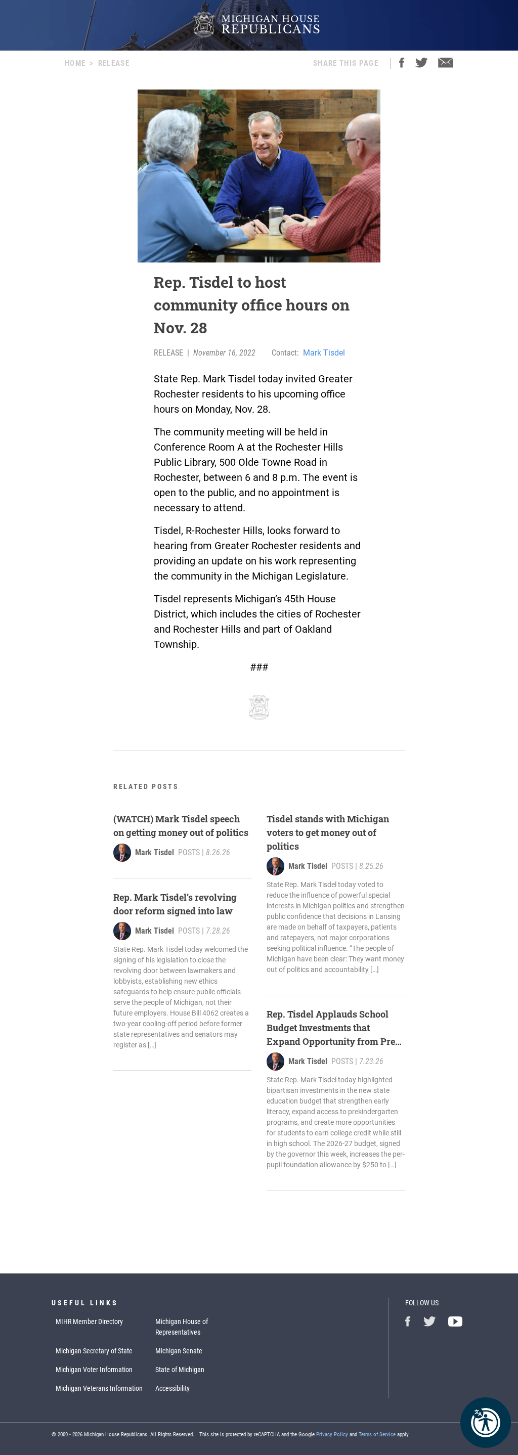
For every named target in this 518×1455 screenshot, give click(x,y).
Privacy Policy (332, 1434)
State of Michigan (179, 1369)
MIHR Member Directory (89, 1321)
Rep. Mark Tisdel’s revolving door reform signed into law (175, 904)
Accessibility (172, 1388)
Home (75, 63)
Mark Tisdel (324, 353)
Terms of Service (377, 1434)
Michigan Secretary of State (94, 1351)
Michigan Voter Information (94, 1369)
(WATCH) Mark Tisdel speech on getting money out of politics (180, 826)
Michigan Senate (178, 1351)
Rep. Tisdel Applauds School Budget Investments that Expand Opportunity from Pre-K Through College (333, 1028)
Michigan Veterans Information (99, 1388)
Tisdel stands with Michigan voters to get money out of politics (328, 832)
